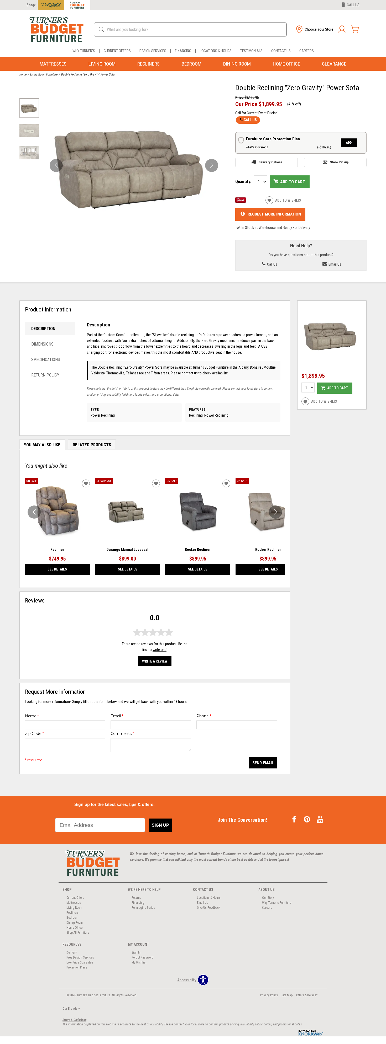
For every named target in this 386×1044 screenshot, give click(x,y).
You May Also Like (42, 444)
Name (32, 716)
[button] (314, 29)
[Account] (341, 29)
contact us (190, 373)
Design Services (152, 51)
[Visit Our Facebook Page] (294, 820)
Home (23, 74)
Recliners (148, 64)
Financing (183, 51)
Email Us (334, 264)
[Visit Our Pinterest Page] (307, 820)
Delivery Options (270, 162)
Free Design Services (80, 957)
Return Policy (45, 375)
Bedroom (191, 64)
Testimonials (251, 51)
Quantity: (243, 182)
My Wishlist (139, 962)
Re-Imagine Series (143, 908)
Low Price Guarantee (79, 962)
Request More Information (274, 214)
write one (159, 650)
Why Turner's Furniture (276, 903)
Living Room (102, 64)
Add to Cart (292, 181)
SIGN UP (160, 825)
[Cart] (355, 29)
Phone (203, 716)
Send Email (263, 762)
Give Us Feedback (208, 908)
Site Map (287, 995)
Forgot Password (143, 957)
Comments (122, 733)
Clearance (334, 64)
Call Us (250, 120)
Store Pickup (339, 162)
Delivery (71, 952)
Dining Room (237, 64)
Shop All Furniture (77, 932)
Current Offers (117, 51)
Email (117, 716)
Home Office (286, 64)
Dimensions (42, 344)
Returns (136, 898)
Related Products (92, 444)
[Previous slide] (34, 512)
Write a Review (155, 661)
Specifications (45, 359)
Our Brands (71, 1008)
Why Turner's (83, 51)
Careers (306, 51)
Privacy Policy (269, 995)
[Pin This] (240, 201)
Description (43, 328)
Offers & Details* (306, 995)
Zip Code (34, 733)
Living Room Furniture (44, 74)
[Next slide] (275, 512)
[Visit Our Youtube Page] (320, 820)
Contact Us (281, 51)
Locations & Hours (216, 51)
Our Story (268, 898)
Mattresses (53, 64)
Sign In (136, 952)
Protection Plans (76, 967)
